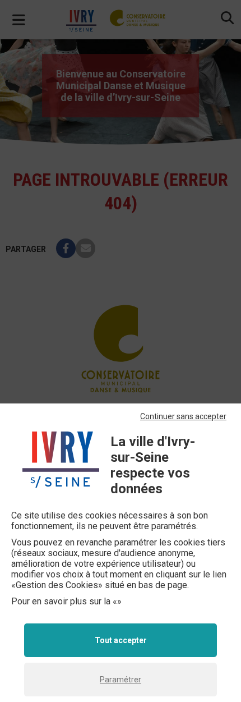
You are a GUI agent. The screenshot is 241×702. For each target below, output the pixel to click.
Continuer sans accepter (183, 416)
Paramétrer (120, 679)
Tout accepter (121, 640)
